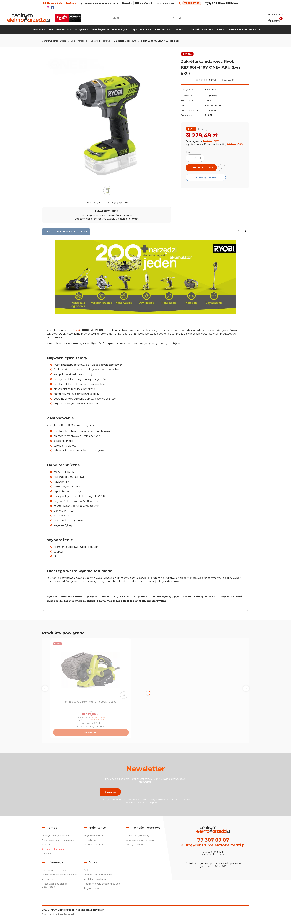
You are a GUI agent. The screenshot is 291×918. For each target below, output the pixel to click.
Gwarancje (47, 853)
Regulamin (132, 799)
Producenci (48, 879)
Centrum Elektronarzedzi (54, 41)
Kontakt (127, 3)
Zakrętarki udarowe (100, 41)
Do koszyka (90, 732)
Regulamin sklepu (94, 888)
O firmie (88, 870)
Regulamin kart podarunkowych (102, 883)
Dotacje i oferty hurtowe (55, 835)
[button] (180, 17)
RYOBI (208, 115)
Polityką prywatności (155, 802)
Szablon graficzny (58, 914)
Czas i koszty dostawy (138, 835)
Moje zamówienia (93, 835)
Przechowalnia (92, 840)
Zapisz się (110, 792)
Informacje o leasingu (54, 870)
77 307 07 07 (191, 3)
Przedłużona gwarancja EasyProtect (54, 885)
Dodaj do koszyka (201, 168)
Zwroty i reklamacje (53, 849)
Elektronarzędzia (78, 41)
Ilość (188, 152)
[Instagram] (48, 7)
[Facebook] (52, 7)
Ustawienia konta (93, 844)
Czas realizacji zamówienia (140, 840)
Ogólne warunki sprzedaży (98, 874)
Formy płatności (135, 844)
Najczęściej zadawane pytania (58, 840)
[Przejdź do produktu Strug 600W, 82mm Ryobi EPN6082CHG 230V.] (91, 670)
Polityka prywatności (95, 879)
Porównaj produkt (205, 177)
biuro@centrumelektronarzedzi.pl (157, 3)
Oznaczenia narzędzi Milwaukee (59, 874)
